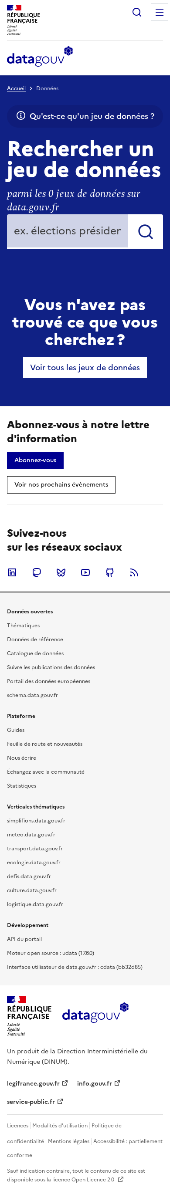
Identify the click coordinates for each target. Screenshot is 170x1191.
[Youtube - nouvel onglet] (85, 572)
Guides (15, 730)
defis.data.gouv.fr (29, 876)
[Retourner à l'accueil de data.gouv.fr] (40, 57)
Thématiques (23, 625)
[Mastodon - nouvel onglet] (36, 572)
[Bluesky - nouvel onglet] (61, 572)
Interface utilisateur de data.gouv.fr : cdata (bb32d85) (75, 967)
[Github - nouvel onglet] (110, 572)
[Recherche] (137, 12)
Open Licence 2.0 (93, 1180)
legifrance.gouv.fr (33, 1083)
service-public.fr (31, 1101)
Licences (17, 1126)
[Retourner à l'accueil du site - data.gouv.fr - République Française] (95, 1015)
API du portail (24, 939)
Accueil (16, 88)
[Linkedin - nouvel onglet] (12, 572)
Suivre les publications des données (51, 667)
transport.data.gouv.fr (35, 849)
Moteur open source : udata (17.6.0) (50, 953)
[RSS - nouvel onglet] (134, 572)
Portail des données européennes (48, 681)
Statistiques (21, 786)
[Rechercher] (145, 231)
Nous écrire (21, 758)
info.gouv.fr (94, 1083)
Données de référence (35, 639)
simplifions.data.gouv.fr (36, 821)
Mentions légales (68, 1141)
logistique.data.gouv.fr (35, 904)
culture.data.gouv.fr (32, 890)
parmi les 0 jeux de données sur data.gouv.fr (73, 201)
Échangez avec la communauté (46, 772)
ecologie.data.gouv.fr (34, 862)
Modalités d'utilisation (60, 1126)
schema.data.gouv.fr (32, 695)
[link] (85, 367)
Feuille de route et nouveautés (44, 744)
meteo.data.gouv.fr (31, 835)
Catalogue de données (35, 653)
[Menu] (159, 12)
